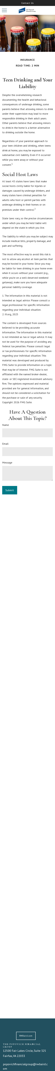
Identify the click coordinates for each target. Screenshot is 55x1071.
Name (5, 425)
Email (5, 443)
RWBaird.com (25, 1035)
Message (7, 462)
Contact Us (27, 2)
